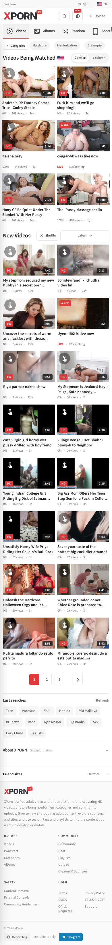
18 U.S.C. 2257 (95, 899)
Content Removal (17, 891)
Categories (18, 46)
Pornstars (11, 851)
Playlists (64, 858)
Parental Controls (16, 897)
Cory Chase (14, 733)
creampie (95, 45)
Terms (62, 893)
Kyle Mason (52, 722)
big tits (37, 733)
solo (47, 710)
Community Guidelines (21, 904)
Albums (9, 864)
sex (96, 722)
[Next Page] (78, 679)
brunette (12, 722)
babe (31, 722)
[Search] (64, 16)
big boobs (76, 722)
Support (91, 906)
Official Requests (65, 909)
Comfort (80, 57)
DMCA (62, 899)
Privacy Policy (95, 893)
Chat (61, 851)
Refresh (102, 700)
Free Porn (9, 4)
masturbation (67, 45)
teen (9, 710)
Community (67, 844)
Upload (63, 864)
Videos (9, 844)
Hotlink (64, 710)
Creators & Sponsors (73, 871)
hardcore (40, 45)
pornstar (28, 710)
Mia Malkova (88, 710)
